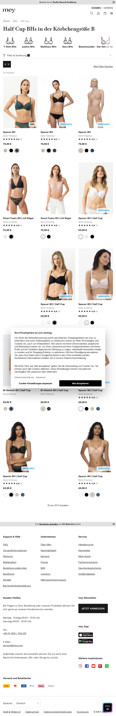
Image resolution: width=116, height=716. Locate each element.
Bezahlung (8, 573)
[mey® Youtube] (93, 666)
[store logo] (9, 11)
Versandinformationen (15, 550)
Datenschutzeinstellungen (58, 711)
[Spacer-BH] (20, 102)
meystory (46, 573)
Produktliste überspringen (10, 79)
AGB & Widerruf (12, 711)
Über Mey (46, 544)
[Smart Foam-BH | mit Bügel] (20, 188)
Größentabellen (86, 573)
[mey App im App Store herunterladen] (85, 634)
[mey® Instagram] (80, 666)
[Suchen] (91, 13)
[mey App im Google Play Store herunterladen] (85, 641)
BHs (15, 20)
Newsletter (84, 550)
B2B (43, 568)
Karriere (45, 556)
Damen (96, 7)
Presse (44, 562)
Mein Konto (84, 556)
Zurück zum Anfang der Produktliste (28, 516)
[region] (20, 102)
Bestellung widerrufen (15, 568)
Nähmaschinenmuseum (53, 579)
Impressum (83, 711)
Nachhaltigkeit (48, 550)
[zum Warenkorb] (104, 13)
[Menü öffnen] (111, 13)
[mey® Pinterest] (100, 666)
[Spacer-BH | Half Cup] (95, 188)
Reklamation (9, 562)
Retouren (8, 556)
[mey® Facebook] (87, 666)
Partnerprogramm (88, 562)
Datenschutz (32, 711)
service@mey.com (13, 645)
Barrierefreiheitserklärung (17, 585)
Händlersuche (85, 544)
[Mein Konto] (98, 13)
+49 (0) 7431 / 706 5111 (14, 633)
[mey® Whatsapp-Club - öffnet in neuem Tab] (107, 666)
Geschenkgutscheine (89, 568)
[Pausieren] (113, 2)
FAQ (5, 544)
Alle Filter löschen (103, 66)
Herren (108, 7)
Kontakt (7, 579)
